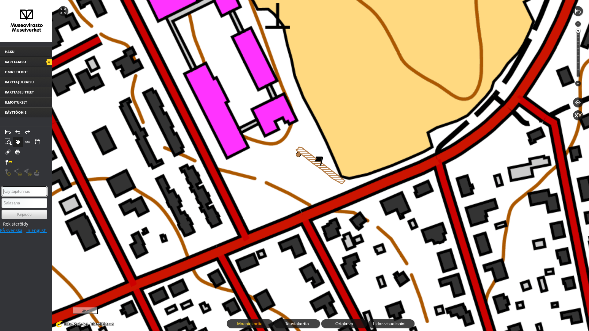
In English (36, 230)
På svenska (11, 230)
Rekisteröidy (15, 224)
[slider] (578, 31)
